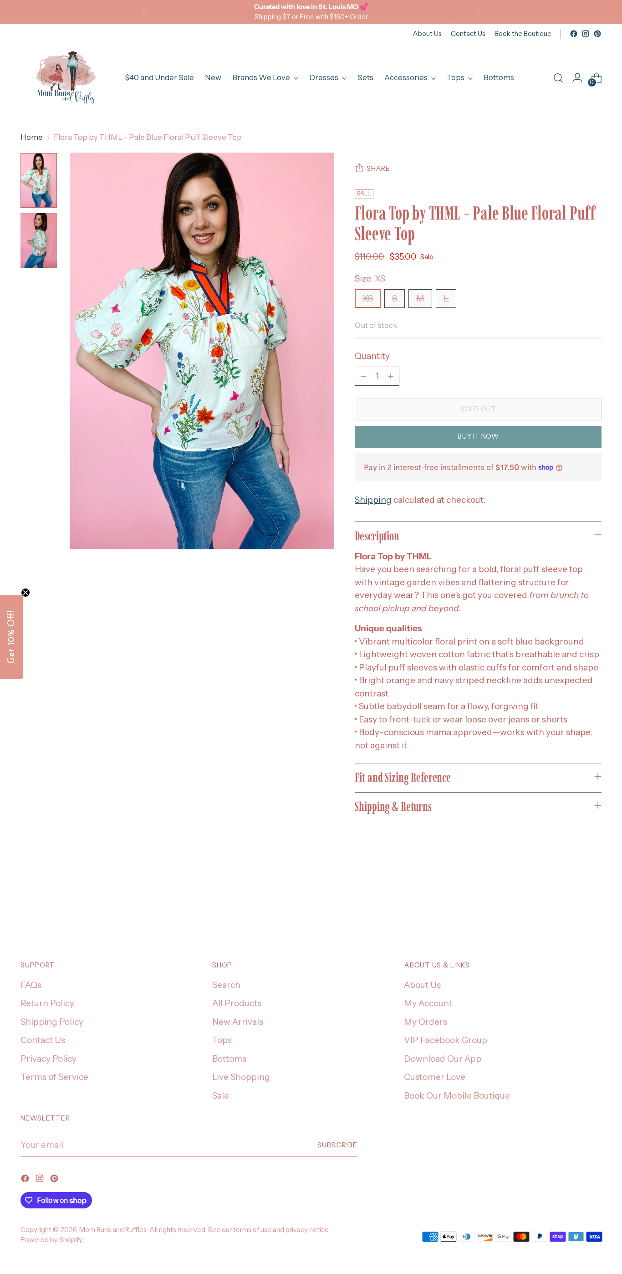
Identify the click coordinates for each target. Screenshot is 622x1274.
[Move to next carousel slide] (594, 905)
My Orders (425, 1022)
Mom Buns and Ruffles (113, 1230)
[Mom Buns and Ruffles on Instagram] (585, 34)
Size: (370, 278)
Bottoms (229, 1059)
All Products (236, 1003)
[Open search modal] (558, 78)
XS (367, 298)
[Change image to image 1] (38, 180)
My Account (428, 1003)
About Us (422, 985)
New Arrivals (237, 1022)
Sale (220, 1095)
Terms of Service (54, 1077)
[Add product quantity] (390, 376)
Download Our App (442, 1059)
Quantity (372, 356)
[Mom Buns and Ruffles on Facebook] (574, 34)
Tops (222, 1040)
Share (378, 168)
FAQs (30, 985)
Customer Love (434, 1077)
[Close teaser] (25, 592)
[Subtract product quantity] (363, 376)
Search (226, 985)
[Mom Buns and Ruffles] (66, 77)
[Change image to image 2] (38, 240)
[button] (11, 637)
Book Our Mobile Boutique (457, 1095)
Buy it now (478, 436)
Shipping (373, 500)
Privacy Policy (48, 1059)
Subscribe (337, 1145)
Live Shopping (241, 1077)
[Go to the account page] (577, 78)
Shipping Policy (51, 1022)
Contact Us (42, 1040)
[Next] (478, 12)
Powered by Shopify (51, 1240)
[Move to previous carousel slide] (573, 905)
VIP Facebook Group (445, 1040)
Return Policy (47, 1003)
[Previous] (144, 12)
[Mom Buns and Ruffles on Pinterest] (597, 34)
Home (31, 137)
